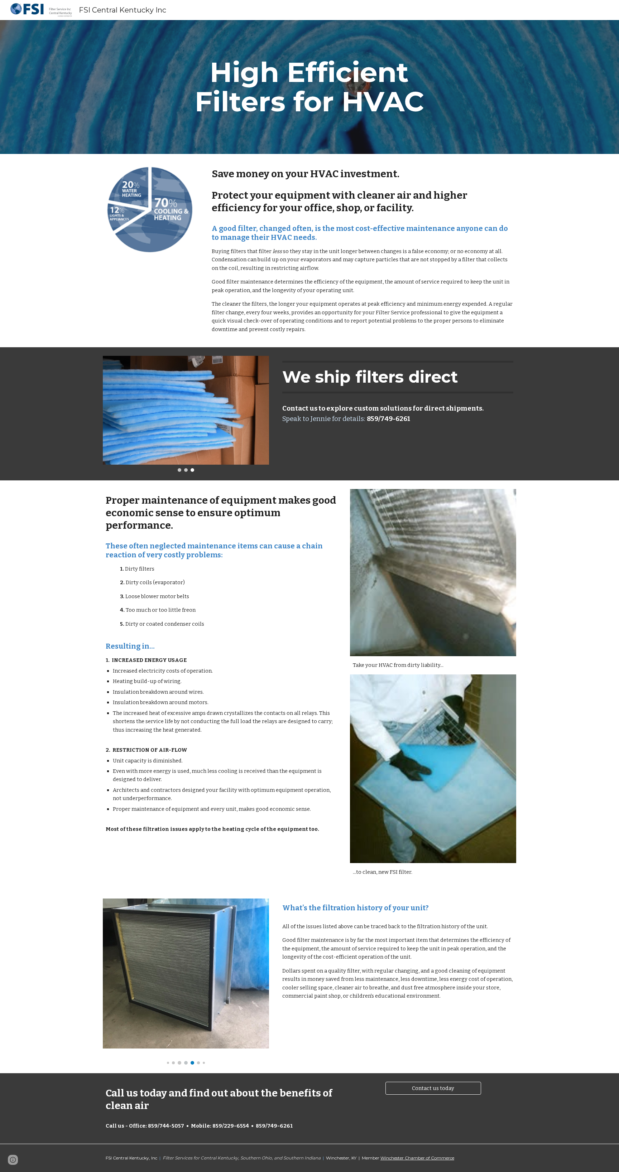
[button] (13, 1160)
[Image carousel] (186, 414)
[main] (309, 87)
